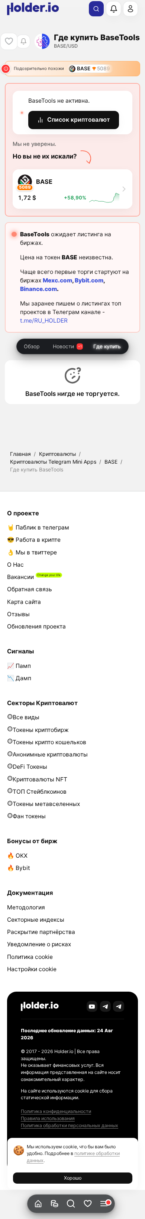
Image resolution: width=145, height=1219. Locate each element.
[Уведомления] (113, 8)
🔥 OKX (17, 855)
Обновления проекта (36, 626)
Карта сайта (24, 601)
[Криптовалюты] (54, 1204)
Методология (26, 907)
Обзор (32, 346)
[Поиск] (96, 9)
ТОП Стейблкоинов (40, 791)
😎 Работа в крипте (34, 539)
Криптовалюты (57, 454)
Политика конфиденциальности (56, 1111)
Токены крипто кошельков (49, 742)
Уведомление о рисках (39, 944)
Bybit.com (89, 280)
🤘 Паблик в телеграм (38, 527)
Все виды (26, 717)
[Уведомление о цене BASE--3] (23, 41)
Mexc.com (57, 280)
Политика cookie (30, 956)
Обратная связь (29, 589)
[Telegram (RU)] (118, 1006)
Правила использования (48, 1118)
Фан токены (29, 816)
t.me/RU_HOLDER (44, 320)
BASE (110, 461)
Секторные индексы (35, 919)
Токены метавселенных (46, 803)
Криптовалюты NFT (40, 779)
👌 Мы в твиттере (32, 552)
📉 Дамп (19, 678)
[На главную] (38, 1204)
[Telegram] (105, 1006)
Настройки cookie (32, 969)
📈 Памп (19, 665)
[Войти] (130, 8)
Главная (20, 454)
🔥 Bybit (18, 867)
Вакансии (20, 576)
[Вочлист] (87, 1204)
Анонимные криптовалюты (50, 754)
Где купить (107, 346)
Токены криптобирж (41, 729)
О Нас (15, 564)
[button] (71, 1204)
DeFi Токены (30, 766)
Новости (63, 346)
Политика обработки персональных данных (69, 1125)
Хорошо (72, 1178)
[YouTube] (92, 1006)
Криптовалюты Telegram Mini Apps (53, 461)
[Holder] (40, 1006)
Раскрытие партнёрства (41, 931)
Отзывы (18, 614)
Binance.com (38, 288)
